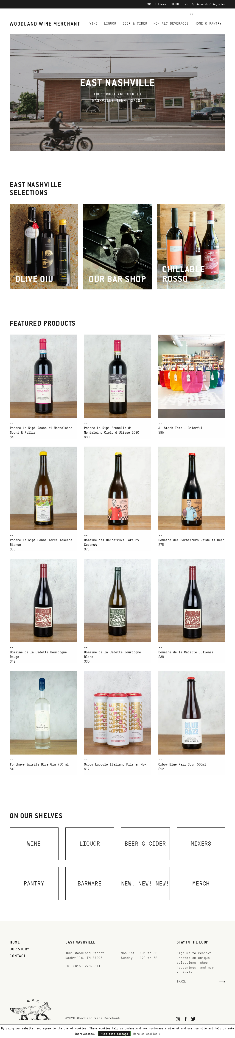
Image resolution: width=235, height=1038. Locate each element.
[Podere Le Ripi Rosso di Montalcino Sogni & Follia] (43, 376)
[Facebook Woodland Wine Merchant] (185, 1019)
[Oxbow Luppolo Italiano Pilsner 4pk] (117, 713)
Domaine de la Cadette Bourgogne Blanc (112, 654)
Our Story (19, 949)
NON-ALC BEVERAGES (171, 23)
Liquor (110, 23)
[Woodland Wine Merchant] (46, 24)
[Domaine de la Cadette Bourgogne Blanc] (117, 600)
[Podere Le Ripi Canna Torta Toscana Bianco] (43, 488)
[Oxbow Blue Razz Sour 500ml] (191, 713)
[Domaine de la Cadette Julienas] (191, 600)
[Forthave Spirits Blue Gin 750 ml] (43, 713)
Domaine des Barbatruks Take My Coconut (111, 542)
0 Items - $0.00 (166, 4)
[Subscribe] (222, 981)
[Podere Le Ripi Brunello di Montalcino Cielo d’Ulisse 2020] (117, 376)
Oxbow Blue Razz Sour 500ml (182, 764)
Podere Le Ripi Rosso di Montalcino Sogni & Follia (41, 430)
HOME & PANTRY (208, 23)
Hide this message (114, 1033)
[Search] (192, 14)
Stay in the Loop (193, 943)
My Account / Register (207, 4)
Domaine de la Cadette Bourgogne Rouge (38, 654)
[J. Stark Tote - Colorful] (191, 376)
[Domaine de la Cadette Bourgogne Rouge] (43, 600)
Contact (18, 956)
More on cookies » (147, 1033)
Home (15, 943)
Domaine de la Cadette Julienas (185, 652)
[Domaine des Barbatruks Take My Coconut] (117, 488)
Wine (94, 23)
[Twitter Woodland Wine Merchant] (193, 1019)
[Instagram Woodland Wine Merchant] (178, 1019)
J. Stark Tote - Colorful (180, 428)
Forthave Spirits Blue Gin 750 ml (39, 764)
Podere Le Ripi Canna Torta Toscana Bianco (41, 542)
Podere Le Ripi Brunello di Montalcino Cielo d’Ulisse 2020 (111, 430)
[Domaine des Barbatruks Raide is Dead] (191, 488)
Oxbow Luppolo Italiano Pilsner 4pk (115, 764)
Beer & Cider (135, 23)
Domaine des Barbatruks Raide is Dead (191, 540)
